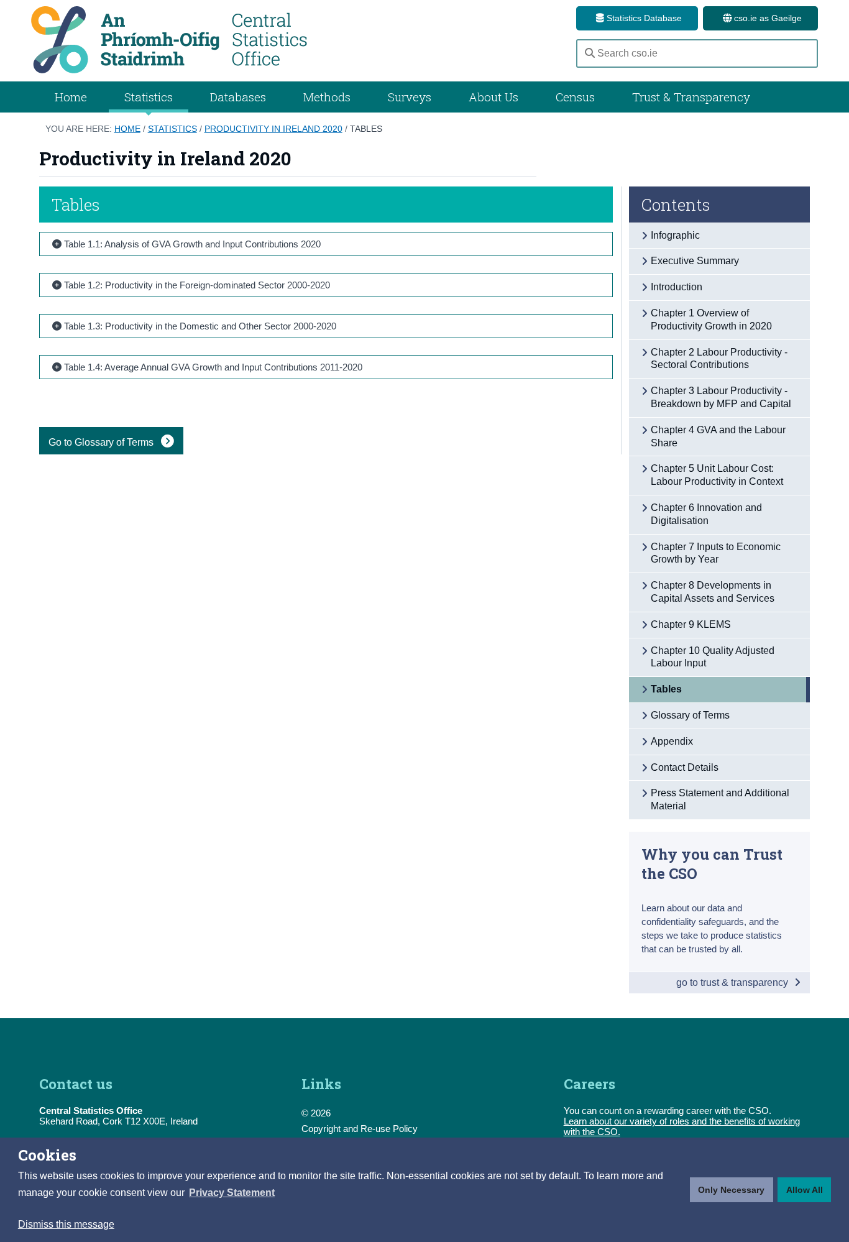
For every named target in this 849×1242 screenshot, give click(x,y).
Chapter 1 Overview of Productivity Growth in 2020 (711, 319)
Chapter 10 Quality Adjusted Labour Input (712, 657)
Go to (102, 442)
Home (71, 96)
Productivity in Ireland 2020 (273, 129)
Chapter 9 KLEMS (691, 624)
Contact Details (684, 767)
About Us (493, 96)
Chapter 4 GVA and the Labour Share (718, 436)
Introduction (676, 287)
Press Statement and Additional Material (720, 799)
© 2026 (316, 1113)
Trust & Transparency (691, 96)
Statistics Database (643, 18)
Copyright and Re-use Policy (359, 1128)
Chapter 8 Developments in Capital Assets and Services (712, 592)
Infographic (675, 235)
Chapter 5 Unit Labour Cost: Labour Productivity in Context (717, 475)
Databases (238, 96)
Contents (675, 204)
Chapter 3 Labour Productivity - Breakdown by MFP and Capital (721, 397)
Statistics (172, 129)
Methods (327, 96)
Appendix (672, 741)
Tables (366, 129)
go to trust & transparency (733, 982)
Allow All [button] (804, 1190)
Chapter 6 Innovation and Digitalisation (706, 514)
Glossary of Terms (690, 715)
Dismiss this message (66, 1224)
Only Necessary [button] (731, 1190)
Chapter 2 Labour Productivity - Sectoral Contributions (719, 358)
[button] (232, 1193)
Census (575, 96)
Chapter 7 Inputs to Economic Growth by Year (716, 553)
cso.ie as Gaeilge (767, 18)
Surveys (409, 96)
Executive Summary (695, 260)
